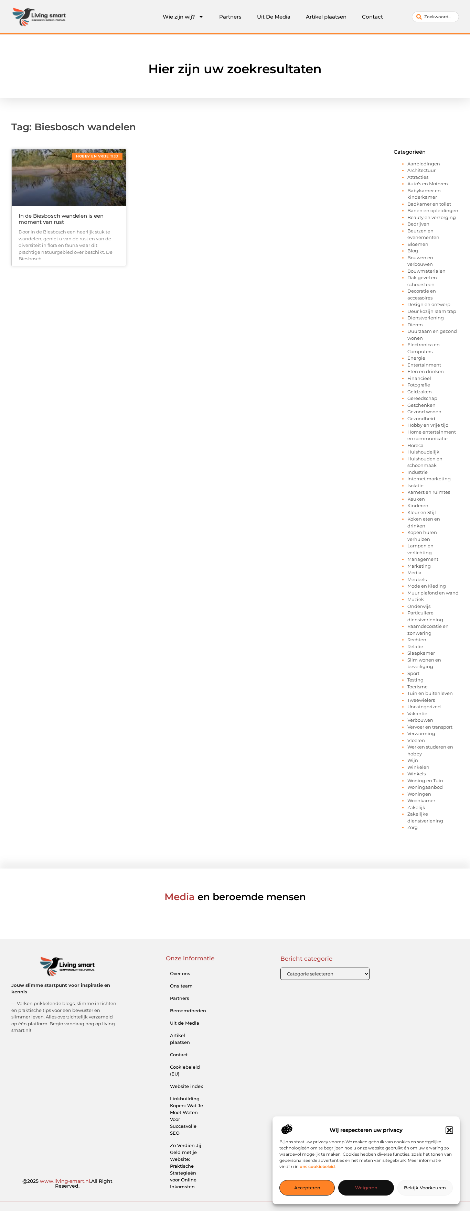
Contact (372, 16)
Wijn (412, 760)
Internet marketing (429, 478)
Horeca (415, 445)
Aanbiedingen (423, 163)
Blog (412, 250)
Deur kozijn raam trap (431, 311)
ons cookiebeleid (317, 1166)
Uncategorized (424, 706)
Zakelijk (416, 807)
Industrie (417, 472)
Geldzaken (419, 391)
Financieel (419, 378)
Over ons (180, 973)
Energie (416, 358)
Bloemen (417, 244)
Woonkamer (421, 800)
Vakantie (417, 713)
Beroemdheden (188, 1010)
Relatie (415, 646)
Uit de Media (184, 1023)
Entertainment (424, 365)
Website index (186, 1086)
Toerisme (417, 686)
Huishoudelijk (423, 452)
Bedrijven (418, 224)
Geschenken (421, 405)
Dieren (415, 324)
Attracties (417, 177)
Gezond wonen (424, 411)
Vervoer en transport (429, 727)
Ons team (181, 986)
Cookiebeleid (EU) (185, 1070)
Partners (230, 16)
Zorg (412, 827)
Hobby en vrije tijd (428, 425)
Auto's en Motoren (427, 183)
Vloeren (416, 740)
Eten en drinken (425, 371)
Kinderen (417, 505)
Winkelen (418, 767)
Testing (415, 680)
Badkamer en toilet (429, 204)
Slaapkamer (421, 653)
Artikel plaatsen (326, 16)
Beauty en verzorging (431, 217)
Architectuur (421, 170)
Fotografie (418, 385)
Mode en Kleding (426, 586)
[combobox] (435, 17)
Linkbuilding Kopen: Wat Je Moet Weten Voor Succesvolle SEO (186, 1116)
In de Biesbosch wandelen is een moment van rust (61, 218)
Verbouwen (420, 720)
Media (414, 572)
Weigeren (366, 1188)
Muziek (415, 599)
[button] (449, 1130)
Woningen (419, 794)
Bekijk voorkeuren (425, 1188)
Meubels (417, 579)
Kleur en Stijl (421, 512)
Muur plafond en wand (433, 593)
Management (422, 559)
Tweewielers (421, 700)
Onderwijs (418, 606)
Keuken (416, 499)
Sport (413, 673)
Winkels (416, 773)
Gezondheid (421, 418)
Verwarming (421, 733)
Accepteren (307, 1188)
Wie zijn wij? (179, 16)
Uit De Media (273, 16)
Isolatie (415, 485)
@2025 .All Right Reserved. (67, 1183)
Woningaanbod (425, 787)
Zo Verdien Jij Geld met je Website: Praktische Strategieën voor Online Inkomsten (185, 1166)
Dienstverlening (425, 317)
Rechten (416, 639)
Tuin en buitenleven (430, 693)
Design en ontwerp (428, 304)
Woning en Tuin (425, 780)
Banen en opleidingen (432, 210)
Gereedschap (422, 398)
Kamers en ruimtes (428, 492)
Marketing (419, 566)
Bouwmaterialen (426, 271)
